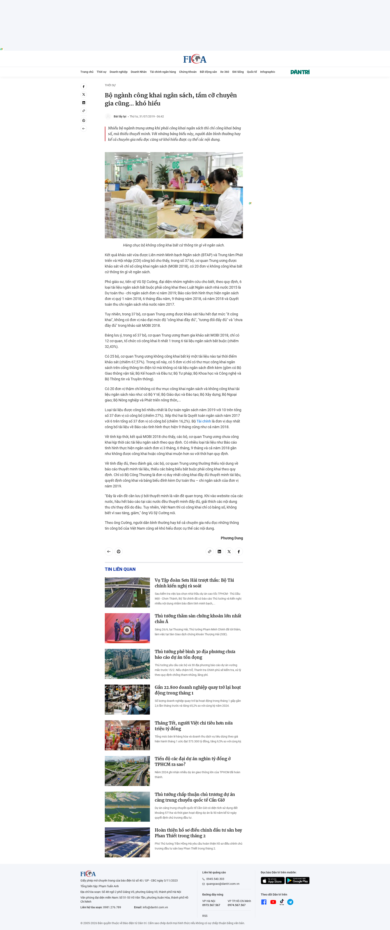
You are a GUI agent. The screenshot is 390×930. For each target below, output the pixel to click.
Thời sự (101, 71)
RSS (204, 915)
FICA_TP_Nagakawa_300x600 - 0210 (279, 85)
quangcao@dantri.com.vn (222, 883)
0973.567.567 (211, 905)
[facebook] (83, 86)
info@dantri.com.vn (155, 907)
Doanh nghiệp (119, 71)
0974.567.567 (237, 905)
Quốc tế (252, 71)
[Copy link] (83, 111)
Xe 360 (224, 71)
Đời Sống (238, 71)
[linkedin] (83, 102)
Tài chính (204, 421)
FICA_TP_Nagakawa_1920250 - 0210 (195, 2)
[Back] (83, 128)
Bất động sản (208, 71)
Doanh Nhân (139, 71)
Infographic (267, 71)
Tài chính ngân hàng (163, 71)
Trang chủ (86, 71)
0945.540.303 (215, 879)
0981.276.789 (112, 907)
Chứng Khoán (188, 71)
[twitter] (83, 94)
